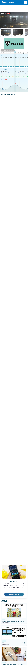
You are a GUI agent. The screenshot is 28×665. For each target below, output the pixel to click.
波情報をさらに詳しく (14, 594)
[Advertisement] (14, 8)
